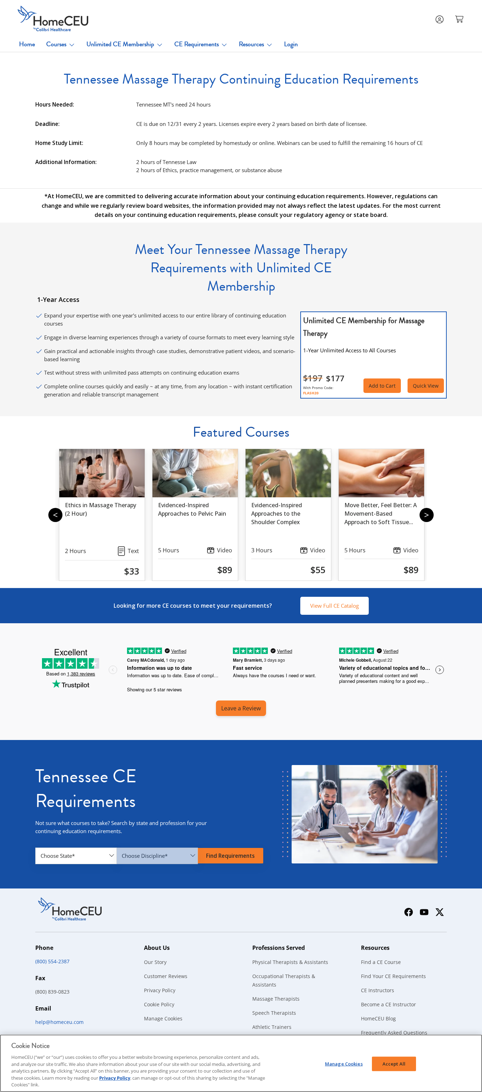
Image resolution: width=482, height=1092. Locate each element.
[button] (460, 18)
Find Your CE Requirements (393, 976)
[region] (241, 1063)
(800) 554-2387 (52, 961)
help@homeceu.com (59, 1022)
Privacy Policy (159, 990)
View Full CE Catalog (334, 605)
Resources (251, 44)
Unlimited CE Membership (120, 44)
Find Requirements (230, 855)
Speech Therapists (274, 1012)
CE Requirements (196, 44)
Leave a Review (241, 708)
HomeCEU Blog (378, 1018)
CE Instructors (377, 990)
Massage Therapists (276, 998)
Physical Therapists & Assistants (290, 962)
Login (291, 44)
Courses (56, 44)
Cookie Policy (159, 1004)
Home (27, 44)
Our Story (155, 962)
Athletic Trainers (271, 1027)
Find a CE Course (381, 962)
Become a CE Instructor (388, 1004)
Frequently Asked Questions (394, 1032)
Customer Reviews (165, 976)
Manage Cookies (163, 1018)
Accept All (393, 1063)
